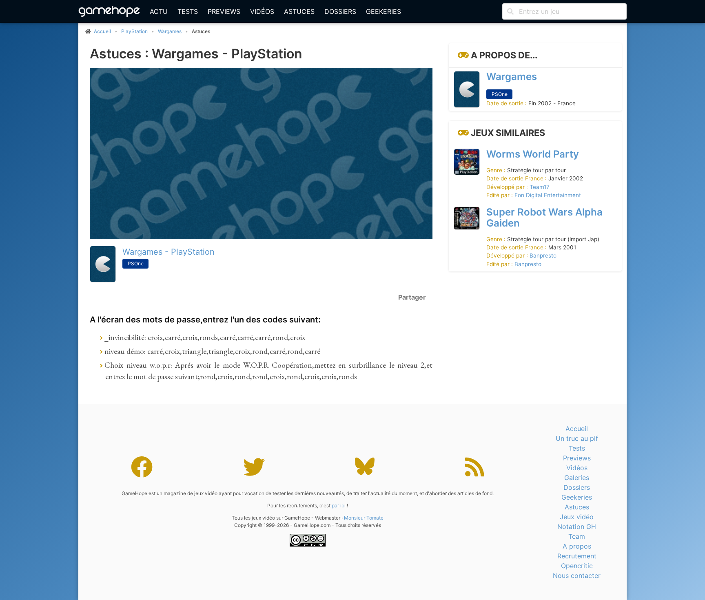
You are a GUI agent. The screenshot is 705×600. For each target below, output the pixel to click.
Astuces (299, 11)
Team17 (540, 187)
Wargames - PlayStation (168, 252)
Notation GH (576, 526)
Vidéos (262, 11)
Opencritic (577, 566)
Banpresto (543, 256)
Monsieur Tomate (364, 518)
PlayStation (134, 31)
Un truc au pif (577, 438)
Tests (187, 11)
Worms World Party (532, 154)
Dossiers (340, 11)
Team (576, 536)
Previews (224, 11)
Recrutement (576, 556)
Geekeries (383, 11)
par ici (339, 505)
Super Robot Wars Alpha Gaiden (544, 217)
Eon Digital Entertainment (547, 195)
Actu (159, 11)
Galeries (576, 477)
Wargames (170, 31)
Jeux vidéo (577, 517)
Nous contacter (577, 575)
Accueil (576, 428)
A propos (577, 546)
